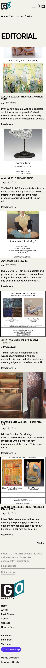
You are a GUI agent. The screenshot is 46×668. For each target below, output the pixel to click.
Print (29, 16)
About (4, 618)
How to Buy (7, 627)
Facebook (6, 635)
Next (39, 543)
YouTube (6, 644)
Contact (5, 622)
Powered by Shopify (10, 662)
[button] (38, 6)
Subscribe (6, 572)
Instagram (6, 639)
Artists (4, 610)
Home (4, 16)
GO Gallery (13, 658)
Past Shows (17, 16)
